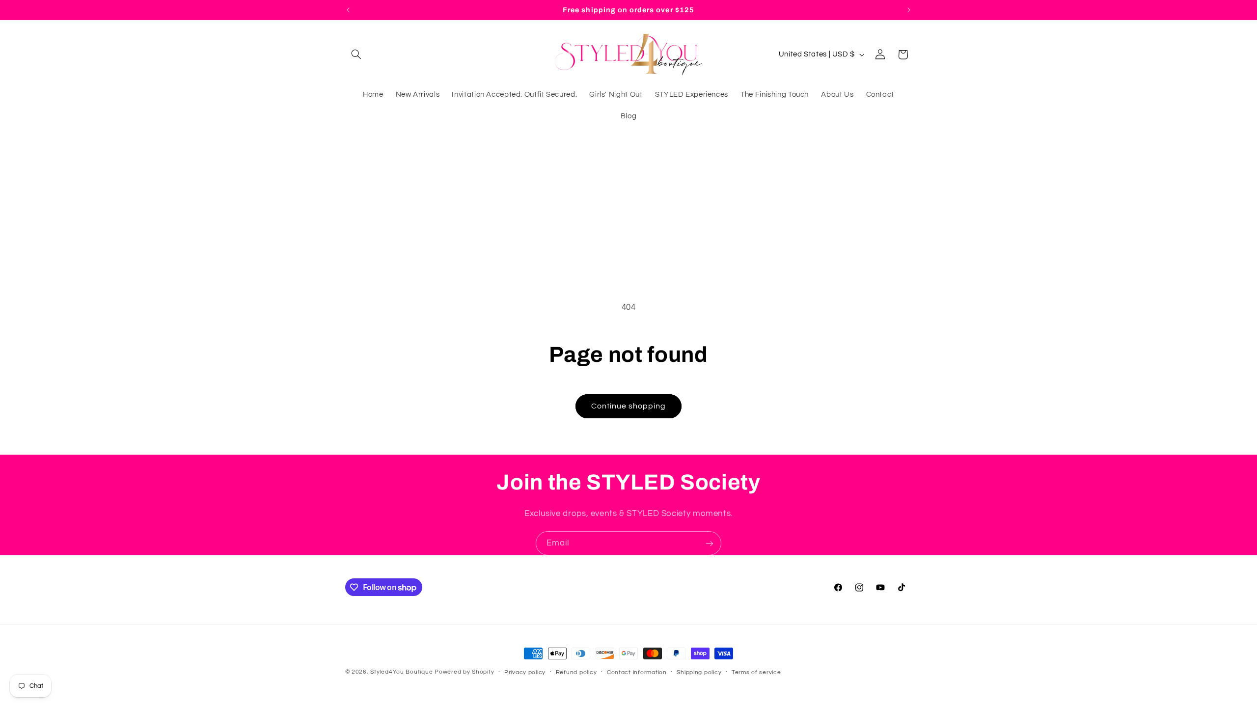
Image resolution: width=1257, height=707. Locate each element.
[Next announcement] (909, 10)
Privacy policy (525, 672)
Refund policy (576, 672)
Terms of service (756, 672)
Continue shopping (628, 406)
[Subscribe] (709, 543)
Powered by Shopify (464, 672)
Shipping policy (699, 672)
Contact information (637, 672)
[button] (356, 54)
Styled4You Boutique (401, 672)
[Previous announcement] (348, 10)
